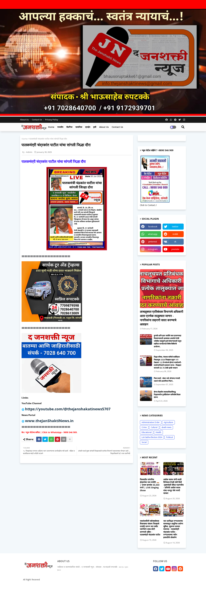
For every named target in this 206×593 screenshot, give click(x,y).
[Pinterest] (57, 439)
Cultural (154, 427)
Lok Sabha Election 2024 (152, 437)
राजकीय (60, 127)
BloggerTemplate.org (80, 586)
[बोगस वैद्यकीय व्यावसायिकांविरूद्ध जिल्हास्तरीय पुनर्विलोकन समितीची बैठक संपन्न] (146, 395)
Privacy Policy (51, 119)
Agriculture (168, 422)
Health (158, 432)
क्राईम (87, 127)
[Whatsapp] (51, 439)
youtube (175, 249)
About (152, 586)
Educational (147, 432)
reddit (175, 234)
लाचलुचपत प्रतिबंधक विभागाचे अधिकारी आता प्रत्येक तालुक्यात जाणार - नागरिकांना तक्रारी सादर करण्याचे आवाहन (161, 318)
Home (51, 127)
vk (175, 241)
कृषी (94, 127)
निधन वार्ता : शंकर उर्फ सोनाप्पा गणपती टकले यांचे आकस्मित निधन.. (167, 379)
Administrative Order (151, 422)
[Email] (63, 439)
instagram (153, 249)
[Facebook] (39, 439)
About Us (24, 119)
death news (166, 427)
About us (104, 127)
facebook (152, 226)
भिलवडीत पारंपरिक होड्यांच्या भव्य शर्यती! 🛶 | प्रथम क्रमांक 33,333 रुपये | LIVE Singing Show (149, 485)
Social (144, 442)
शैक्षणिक (69, 127)
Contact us (37, 119)
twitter (175, 226)
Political (169, 437)
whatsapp (152, 234)
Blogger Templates (44, 586)
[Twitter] (45, 439)
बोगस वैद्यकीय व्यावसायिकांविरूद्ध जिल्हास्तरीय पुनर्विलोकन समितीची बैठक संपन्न (167, 394)
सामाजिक (78, 127)
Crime (144, 427)
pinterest (152, 241)
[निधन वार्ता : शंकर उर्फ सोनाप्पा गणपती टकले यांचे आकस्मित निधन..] (146, 382)
